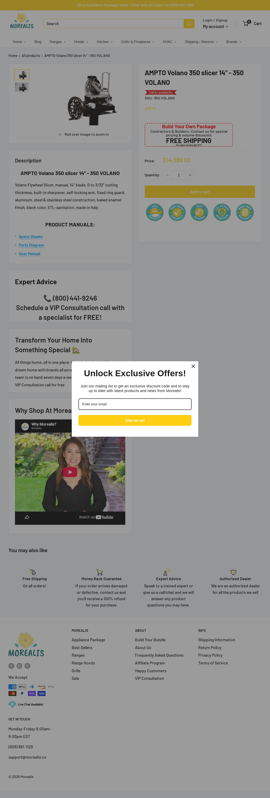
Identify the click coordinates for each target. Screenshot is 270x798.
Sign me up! (135, 420)
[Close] (193, 366)
